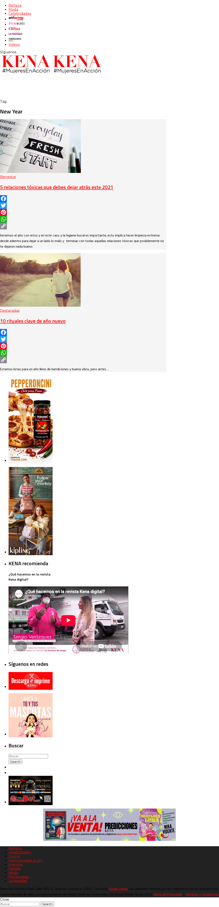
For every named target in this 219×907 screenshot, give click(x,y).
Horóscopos (19, 877)
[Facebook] (83, 198)
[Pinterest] (83, 212)
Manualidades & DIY (26, 860)
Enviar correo (118, 889)
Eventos (15, 864)
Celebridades (20, 14)
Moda (13, 9)
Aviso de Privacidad (168, 894)
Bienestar (8, 177)
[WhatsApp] (83, 219)
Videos (14, 45)
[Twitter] (83, 205)
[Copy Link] (83, 226)
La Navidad (18, 881)
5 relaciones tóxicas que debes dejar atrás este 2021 (56, 187)
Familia (14, 869)
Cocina (14, 856)
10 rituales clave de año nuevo (33, 321)
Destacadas (9, 311)
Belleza (15, 5)
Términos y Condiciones (202, 894)
